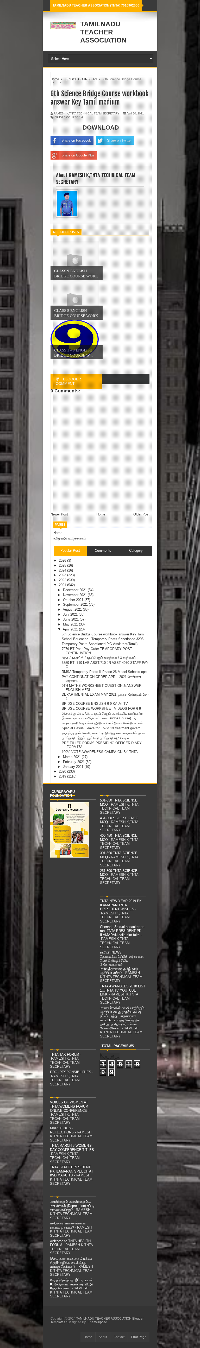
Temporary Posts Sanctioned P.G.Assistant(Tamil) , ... (103, 644)
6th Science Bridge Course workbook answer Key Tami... (105, 634)
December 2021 (75, 590)
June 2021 (71, 619)
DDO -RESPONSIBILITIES (70, 1072)
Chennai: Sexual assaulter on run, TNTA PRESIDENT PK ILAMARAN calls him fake (122, 931)
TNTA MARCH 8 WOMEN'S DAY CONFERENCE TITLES (72, 1148)
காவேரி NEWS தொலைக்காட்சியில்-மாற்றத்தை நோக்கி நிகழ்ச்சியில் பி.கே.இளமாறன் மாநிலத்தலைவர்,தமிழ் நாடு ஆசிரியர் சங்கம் (121, 962)
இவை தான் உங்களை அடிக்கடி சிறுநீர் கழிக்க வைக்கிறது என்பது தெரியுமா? (71, 1262)
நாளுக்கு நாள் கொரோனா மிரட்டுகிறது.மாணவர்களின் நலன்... (105, 733)
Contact (119, 1337)
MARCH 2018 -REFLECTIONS (62, 1130)
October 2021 (73, 600)
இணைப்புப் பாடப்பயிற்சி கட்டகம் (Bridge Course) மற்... (100, 718)
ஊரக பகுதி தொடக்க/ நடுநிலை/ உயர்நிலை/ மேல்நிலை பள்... (104, 723)
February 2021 (74, 762)
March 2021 (72, 757)
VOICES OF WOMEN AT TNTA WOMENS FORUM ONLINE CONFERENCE (69, 1106)
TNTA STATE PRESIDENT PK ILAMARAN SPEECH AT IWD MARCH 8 (71, 1171)
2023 (63, 575)
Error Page (138, 1337)
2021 (63, 585)
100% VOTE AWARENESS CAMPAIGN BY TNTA (100, 752)
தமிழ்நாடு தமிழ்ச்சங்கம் (69, 538)
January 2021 (73, 767)
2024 (63, 570)
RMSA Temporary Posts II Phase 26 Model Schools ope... (106, 672)
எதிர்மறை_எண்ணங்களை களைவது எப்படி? (68, 1225)
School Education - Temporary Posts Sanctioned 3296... (104, 639)
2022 (63, 580)
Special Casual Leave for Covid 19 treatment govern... (102, 728)
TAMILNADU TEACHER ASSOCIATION (103, 32)
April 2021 (71, 629)
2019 (63, 776)
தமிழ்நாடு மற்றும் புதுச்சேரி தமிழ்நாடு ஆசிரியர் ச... (97, 738)
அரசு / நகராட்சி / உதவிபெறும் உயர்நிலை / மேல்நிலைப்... (100, 658)
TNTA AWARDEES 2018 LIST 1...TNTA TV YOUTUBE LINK (122, 990)
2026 (63, 560)
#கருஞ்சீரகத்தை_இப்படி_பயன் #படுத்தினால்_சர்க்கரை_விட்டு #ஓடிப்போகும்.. (71, 1284)
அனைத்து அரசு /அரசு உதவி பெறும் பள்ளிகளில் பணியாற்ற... (104, 713)
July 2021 (71, 614)
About (103, 1337)
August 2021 (73, 609)
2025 (63, 565)
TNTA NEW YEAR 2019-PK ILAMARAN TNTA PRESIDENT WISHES (121, 905)
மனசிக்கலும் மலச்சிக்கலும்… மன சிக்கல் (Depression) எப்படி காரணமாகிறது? (72, 1206)
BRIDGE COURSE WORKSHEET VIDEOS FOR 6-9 (101, 709)
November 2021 (75, 595)
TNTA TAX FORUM (64, 1054)
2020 (63, 771)
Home (57, 533)
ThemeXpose (97, 1322)
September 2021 (76, 604)
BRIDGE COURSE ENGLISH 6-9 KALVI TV (95, 704)
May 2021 (71, 624)
